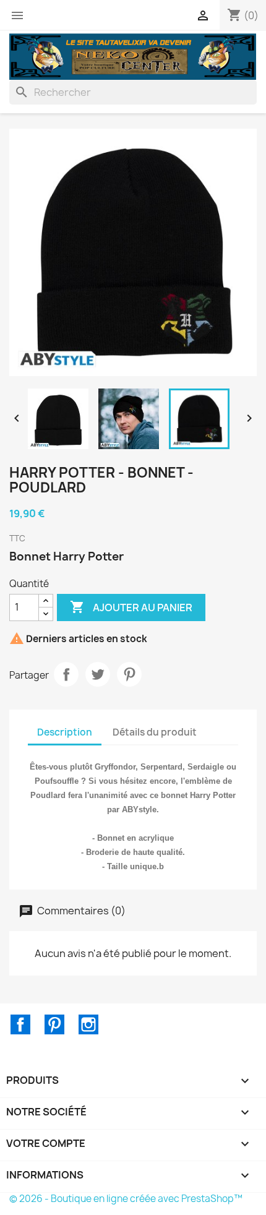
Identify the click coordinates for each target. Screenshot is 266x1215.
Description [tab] (64, 732)
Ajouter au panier (131, 606)
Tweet (97, 674)
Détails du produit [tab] (155, 732)
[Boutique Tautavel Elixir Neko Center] (133, 55)
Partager (66, 674)
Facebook (20, 1024)
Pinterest (129, 674)
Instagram (88, 1024)
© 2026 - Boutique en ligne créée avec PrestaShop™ (125, 1198)
